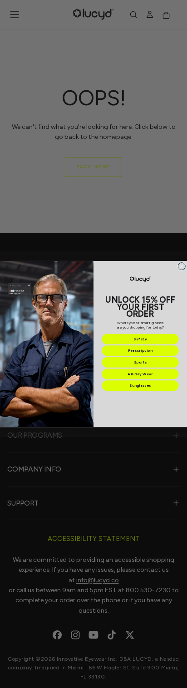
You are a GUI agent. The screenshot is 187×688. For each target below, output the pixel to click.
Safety (140, 339)
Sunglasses (140, 385)
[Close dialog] (181, 266)
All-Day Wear (140, 374)
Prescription (140, 351)
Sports (140, 362)
